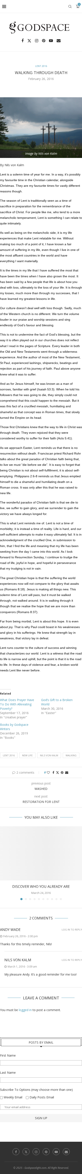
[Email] (59, 41)
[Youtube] (51, 41)
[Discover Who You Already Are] (41, 853)
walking (71, 755)
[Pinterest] (43, 41)
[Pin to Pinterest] (62, 772)
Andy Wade (10, 929)
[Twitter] (29, 41)
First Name (8, 1055)
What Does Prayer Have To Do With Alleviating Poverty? (17, 704)
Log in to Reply (72, 929)
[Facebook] (22, 41)
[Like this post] (48, 772)
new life (27, 755)
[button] (3, 863)
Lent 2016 (9, 755)
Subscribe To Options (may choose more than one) (36, 1090)
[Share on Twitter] (57, 772)
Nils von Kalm (49, 755)
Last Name (8, 1072)
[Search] (70, 6)
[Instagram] (36, 41)
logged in (25, 1010)
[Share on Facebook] (53, 772)
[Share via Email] (66, 772)
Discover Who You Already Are (41, 886)
